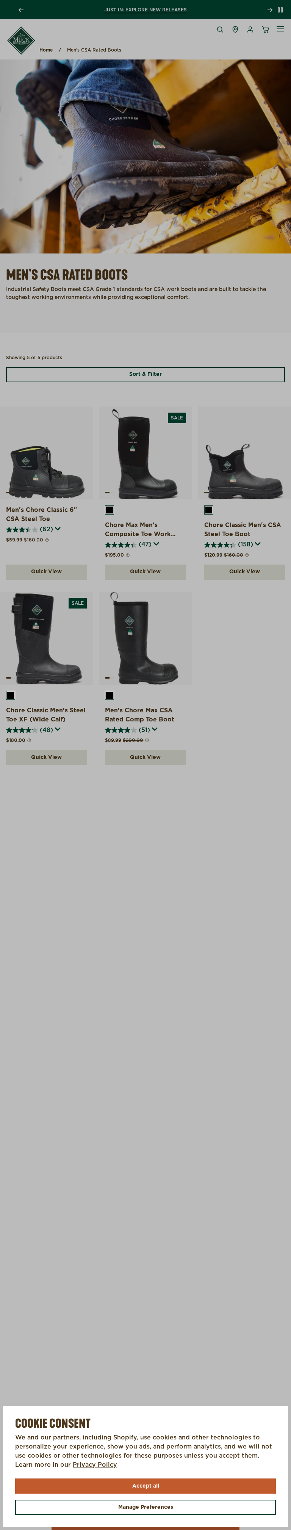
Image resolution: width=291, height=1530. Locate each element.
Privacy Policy (95, 1465)
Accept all (145, 1486)
